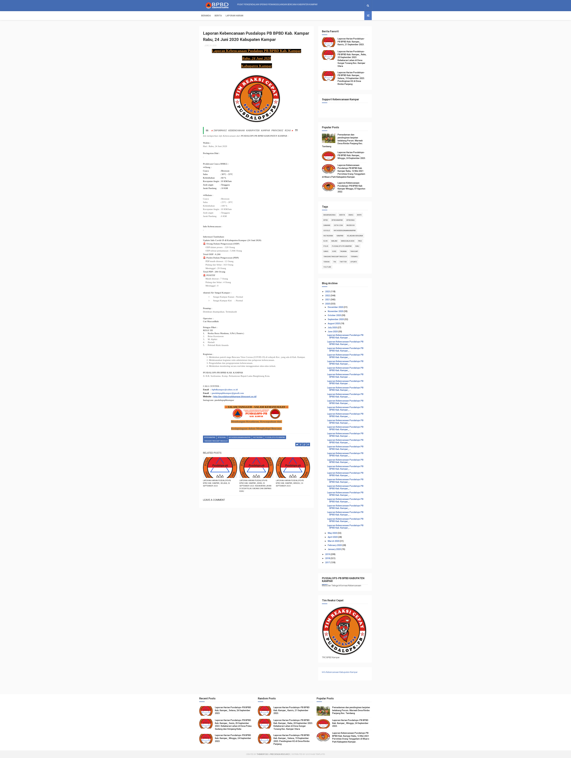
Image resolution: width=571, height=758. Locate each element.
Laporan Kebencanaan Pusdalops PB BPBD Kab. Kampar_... (345, 342)
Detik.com (338, 225)
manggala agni (347, 241)
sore (334, 251)
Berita (218, 15)
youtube (327, 267)
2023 (327, 291)
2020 (327, 304)
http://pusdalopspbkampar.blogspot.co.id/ (235, 396)
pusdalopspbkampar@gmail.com (228, 393)
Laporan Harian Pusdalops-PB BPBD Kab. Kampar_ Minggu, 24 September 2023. (290, 483)
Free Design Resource (280, 754)
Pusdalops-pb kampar (275, 437)
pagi (360, 241)
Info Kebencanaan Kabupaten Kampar (340, 672)
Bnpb (359, 215)
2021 (327, 299)
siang (325, 251)
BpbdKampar (209, 437)
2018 (327, 558)
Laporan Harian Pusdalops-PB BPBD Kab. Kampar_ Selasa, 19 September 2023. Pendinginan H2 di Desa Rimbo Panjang (351, 78)
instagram (258, 437)
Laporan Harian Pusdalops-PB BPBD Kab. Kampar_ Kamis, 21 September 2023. (351, 41)
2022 (327, 295)
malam (334, 241)
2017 (327, 562)
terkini (326, 262)
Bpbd (325, 220)
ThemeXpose (262, 754)
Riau (357, 246)
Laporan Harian (234, 15)
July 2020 (332, 327)
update (353, 262)
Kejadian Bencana (355, 236)
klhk (325, 241)
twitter (343, 262)
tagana (343, 251)
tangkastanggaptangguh (216, 441)
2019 (327, 554)
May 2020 (333, 533)
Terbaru (354, 257)
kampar (340, 236)
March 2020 (334, 541)
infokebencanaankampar (240, 437)
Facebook (350, 225)
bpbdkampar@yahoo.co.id (225, 389)
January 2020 (334, 549)
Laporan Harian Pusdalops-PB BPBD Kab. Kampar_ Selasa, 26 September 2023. (217, 483)
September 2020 (336, 319)
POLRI (325, 246)
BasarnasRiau (329, 215)
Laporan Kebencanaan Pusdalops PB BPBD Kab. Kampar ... (345, 336)
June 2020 (333, 331)
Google (326, 231)
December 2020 (336, 307)
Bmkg (351, 215)
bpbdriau (222, 437)
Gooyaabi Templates (315, 754)
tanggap (354, 251)
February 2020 (335, 545)
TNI (334, 262)
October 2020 (334, 315)
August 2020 (334, 323)
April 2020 (333, 537)
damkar (326, 225)
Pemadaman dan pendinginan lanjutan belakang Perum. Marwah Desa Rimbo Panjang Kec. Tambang (342, 140)
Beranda (206, 15)
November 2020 (336, 311)
